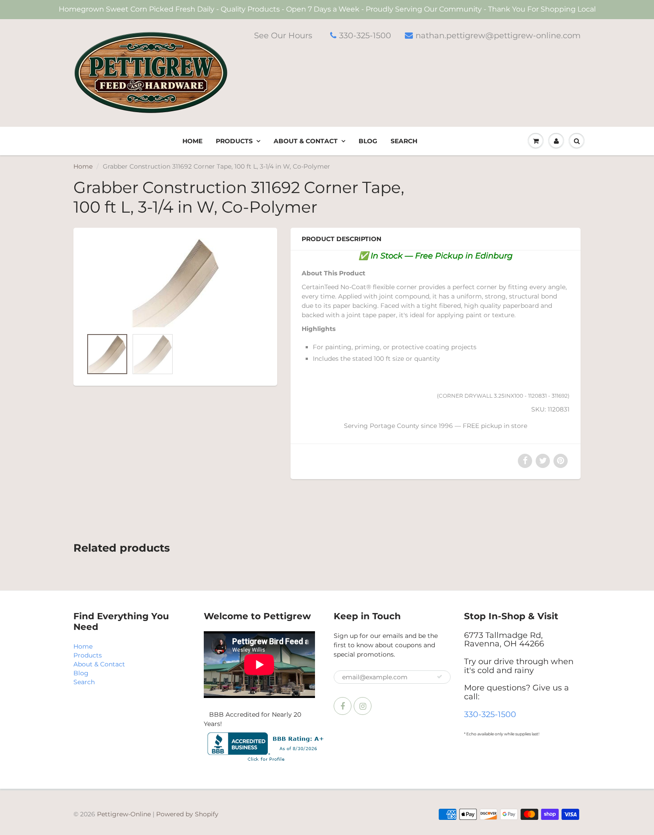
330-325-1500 (365, 35)
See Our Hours (283, 35)
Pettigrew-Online (124, 814)
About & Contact (306, 141)
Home (192, 141)
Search (404, 141)
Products (234, 141)
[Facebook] (342, 706)
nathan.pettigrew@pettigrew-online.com (498, 35)
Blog (368, 141)
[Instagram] (362, 706)
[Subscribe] (439, 677)
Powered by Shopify (187, 814)
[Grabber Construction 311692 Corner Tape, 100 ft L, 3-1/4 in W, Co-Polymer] (175, 282)
